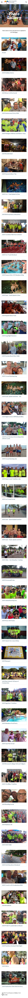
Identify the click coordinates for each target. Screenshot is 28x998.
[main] (14, 15)
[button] (2, 2)
